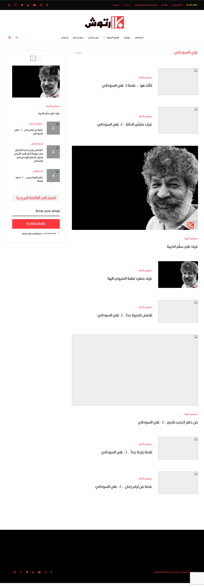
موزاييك (127, 37)
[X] (41, 5)
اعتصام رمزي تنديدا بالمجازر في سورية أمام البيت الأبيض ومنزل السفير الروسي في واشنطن (28, 155)
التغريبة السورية (113, 37)
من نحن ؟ (127, 5)
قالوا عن (164, 5)
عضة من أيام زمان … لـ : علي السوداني (123, 486)
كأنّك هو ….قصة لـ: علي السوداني (127, 85)
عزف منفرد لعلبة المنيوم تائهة (129, 278)
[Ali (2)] (135, 188)
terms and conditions (32, 233)
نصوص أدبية (78, 37)
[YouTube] (34, 5)
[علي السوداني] (178, 311)
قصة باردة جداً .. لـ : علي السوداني (126, 452)
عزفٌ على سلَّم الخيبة (182, 246)
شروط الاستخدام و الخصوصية (146, 5)
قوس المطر (93, 37)
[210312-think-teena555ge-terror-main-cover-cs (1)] (178, 81)
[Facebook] (47, 5)
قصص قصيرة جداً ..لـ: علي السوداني (124, 315)
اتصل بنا (116, 5)
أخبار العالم (139, 37)
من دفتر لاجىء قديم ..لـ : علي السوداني (168, 422)
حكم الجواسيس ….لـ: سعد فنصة (29, 179)
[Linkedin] (28, 5)
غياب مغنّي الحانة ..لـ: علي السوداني (124, 124)
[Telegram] (22, 5)
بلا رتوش (64, 37)
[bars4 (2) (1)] (178, 120)
